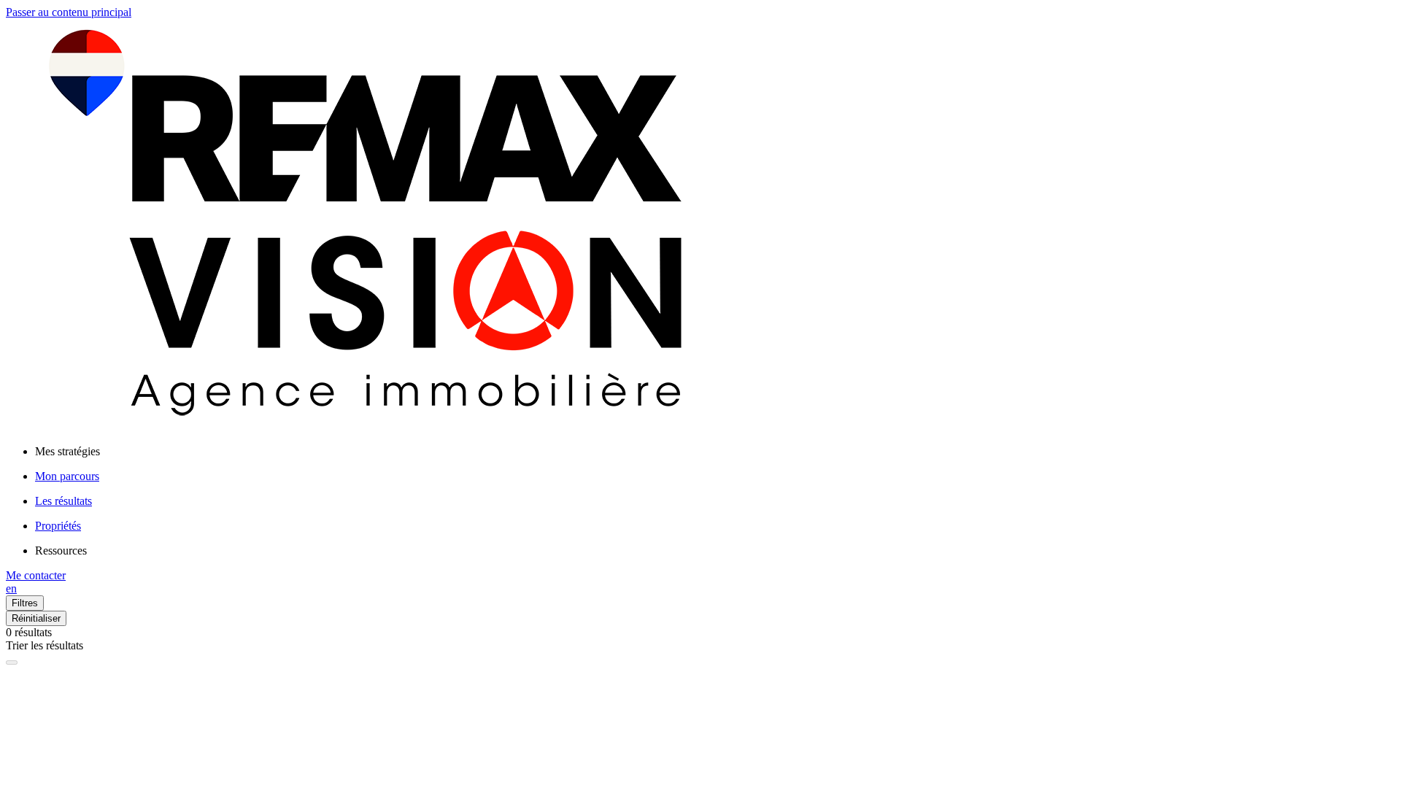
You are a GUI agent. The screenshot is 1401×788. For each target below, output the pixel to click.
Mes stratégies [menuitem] (67, 451)
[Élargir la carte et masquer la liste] (12, 662)
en (11, 588)
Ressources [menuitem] (61, 550)
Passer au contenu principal (68, 12)
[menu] (715, 451)
